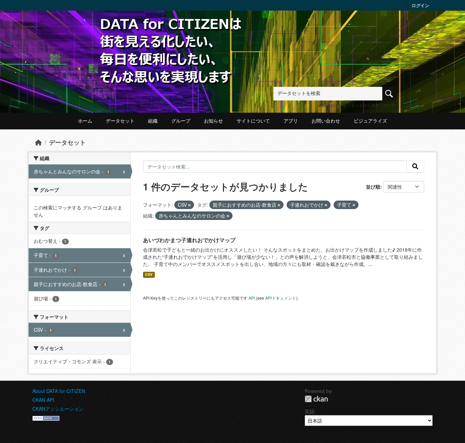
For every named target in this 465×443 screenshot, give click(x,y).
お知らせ (213, 121)
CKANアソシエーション (57, 408)
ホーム (85, 121)
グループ (180, 121)
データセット (120, 121)
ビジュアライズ (370, 121)
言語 (309, 411)
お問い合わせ (325, 121)
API (251, 298)
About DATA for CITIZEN (58, 390)
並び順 (373, 186)
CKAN (316, 398)
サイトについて (253, 121)
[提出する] (415, 166)
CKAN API (43, 399)
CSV (149, 274)
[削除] (189, 205)
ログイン (420, 5)
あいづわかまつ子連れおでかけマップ (189, 240)
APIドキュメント (280, 298)
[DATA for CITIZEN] (171, 28)
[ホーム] (38, 142)
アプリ (291, 121)
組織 (153, 121)
